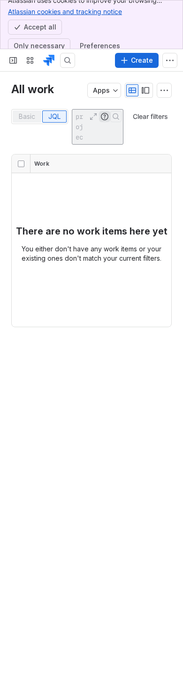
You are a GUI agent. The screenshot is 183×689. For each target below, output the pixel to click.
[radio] (132, 90)
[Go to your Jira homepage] (48, 60)
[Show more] (169, 60)
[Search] (67, 60)
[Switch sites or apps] (30, 60)
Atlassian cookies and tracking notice (65, 11)
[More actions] (164, 90)
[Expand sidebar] (13, 60)
